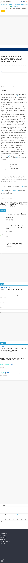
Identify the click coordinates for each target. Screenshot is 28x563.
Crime (12, 364)
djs (15, 176)
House (10, 179)
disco (12, 176)
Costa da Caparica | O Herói (23, 203)
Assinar (3, 11)
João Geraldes (9, 247)
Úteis (2, 284)
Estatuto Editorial (3, 533)
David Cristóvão (9, 220)
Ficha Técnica (3, 535)
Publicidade (2, 543)
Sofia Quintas (11, 69)
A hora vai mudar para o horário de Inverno (9, 306)
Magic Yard (15, 179)
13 (13, 514)
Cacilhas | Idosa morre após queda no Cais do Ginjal (11, 373)
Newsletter (2, 539)
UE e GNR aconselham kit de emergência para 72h (11, 301)
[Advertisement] (14, 31)
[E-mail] (3, 173)
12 (9, 514)
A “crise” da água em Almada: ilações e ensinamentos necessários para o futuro (14, 244)
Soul (15, 181)
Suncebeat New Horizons (20, 96)
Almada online (12, 188)
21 (17, 517)
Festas (18, 176)
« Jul (1, 524)
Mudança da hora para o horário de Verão (9, 295)
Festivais (12, 54)
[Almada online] (1, 49)
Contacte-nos (3, 537)
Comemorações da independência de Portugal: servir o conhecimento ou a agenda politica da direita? (16, 227)
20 (13, 517)
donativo (23, 186)
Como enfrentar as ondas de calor (12, 289)
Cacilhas (2, 372)
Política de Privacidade (5, 541)
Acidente (7, 372)
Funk (7, 179)
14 (17, 514)
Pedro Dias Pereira (10, 238)
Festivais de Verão (9, 178)
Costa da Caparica (5, 54)
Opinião (3, 210)
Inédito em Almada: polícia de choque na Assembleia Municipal (14, 4)
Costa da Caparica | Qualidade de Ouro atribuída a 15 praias (14, 204)
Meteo (2, 287)
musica (20, 179)
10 (1, 514)
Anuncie (2, 190)
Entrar (7, 11)
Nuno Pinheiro (9, 231)
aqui (8, 156)
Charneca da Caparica (5, 364)
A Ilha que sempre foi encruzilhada (13, 235)
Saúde (5, 287)
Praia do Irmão (9, 181)
